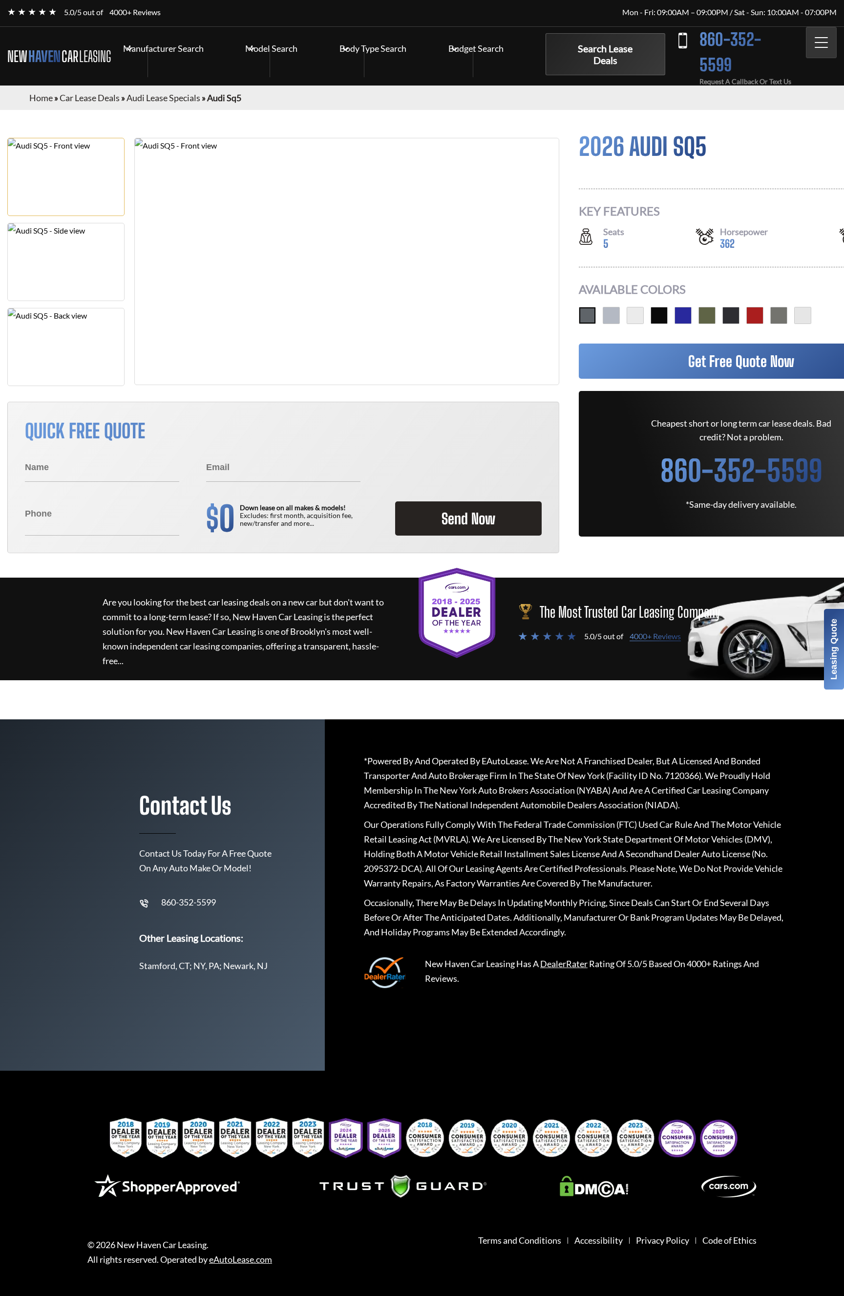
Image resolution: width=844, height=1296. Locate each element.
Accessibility (598, 1240)
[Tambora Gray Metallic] (731, 315)
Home (41, 97)
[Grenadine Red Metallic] (755, 315)
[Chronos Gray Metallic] (779, 315)
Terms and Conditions (519, 1240)
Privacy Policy (662, 1240)
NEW (59, 56)
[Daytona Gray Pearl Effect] (587, 315)
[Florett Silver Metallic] (611, 315)
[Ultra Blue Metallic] (683, 315)
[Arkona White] (803, 315)
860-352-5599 (730, 52)
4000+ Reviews (135, 12)
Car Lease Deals (90, 97)
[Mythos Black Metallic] (659, 315)
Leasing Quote (834, 649)
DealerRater (564, 963)
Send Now (468, 518)
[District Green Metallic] (707, 315)
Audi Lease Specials (163, 97)
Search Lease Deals (605, 54)
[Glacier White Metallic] (635, 315)
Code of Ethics (729, 1240)
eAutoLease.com (240, 1259)
